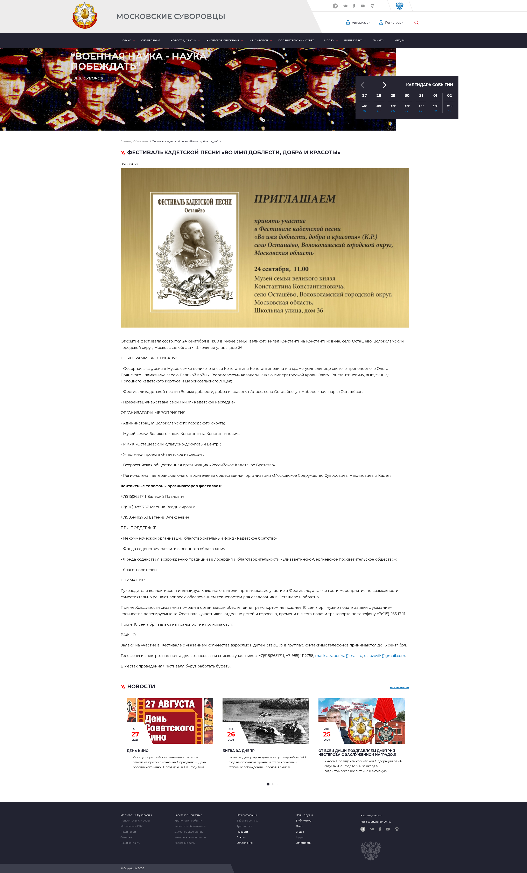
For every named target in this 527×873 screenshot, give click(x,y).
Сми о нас (126, 837)
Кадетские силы (185, 843)
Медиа (400, 40)
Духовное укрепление (189, 832)
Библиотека (353, 40)
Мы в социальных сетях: (375, 821)
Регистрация (395, 23)
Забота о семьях (247, 820)
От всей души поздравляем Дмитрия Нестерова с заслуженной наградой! (357, 753)
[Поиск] (416, 23)
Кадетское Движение (188, 815)
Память (378, 40)
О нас (126, 40)
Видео (300, 832)
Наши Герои (128, 832)
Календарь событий (429, 85)
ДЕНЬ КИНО (137, 751)
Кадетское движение (223, 40)
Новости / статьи (183, 40)
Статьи (241, 837)
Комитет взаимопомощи (190, 837)
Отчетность (303, 843)
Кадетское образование (190, 826)
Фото (299, 826)
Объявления (150, 40)
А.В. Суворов (258, 40)
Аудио (300, 837)
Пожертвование (247, 815)
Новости (242, 832)
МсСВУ (329, 40)
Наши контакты (130, 843)
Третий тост (244, 826)
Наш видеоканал (371, 815)
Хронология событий (188, 820)
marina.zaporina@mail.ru (338, 655)
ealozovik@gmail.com (384, 655)
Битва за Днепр (239, 751)
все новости (399, 687)
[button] (263, 120)
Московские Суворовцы (170, 16)
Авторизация (362, 23)
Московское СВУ (131, 826)
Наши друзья (304, 815)
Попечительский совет (296, 40)
